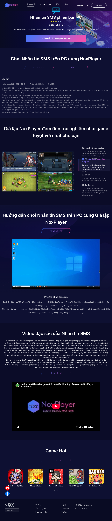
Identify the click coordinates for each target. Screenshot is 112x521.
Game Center (45, 4)
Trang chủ (31, 4)
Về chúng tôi (40, 508)
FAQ (58, 4)
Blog (66, 4)
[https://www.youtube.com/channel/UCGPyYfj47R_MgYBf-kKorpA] (7, 488)
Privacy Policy (81, 508)
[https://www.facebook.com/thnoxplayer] (7, 493)
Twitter (64, 512)
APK (73, 67)
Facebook (31, 7)
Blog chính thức (41, 512)
